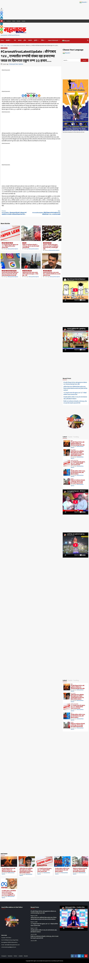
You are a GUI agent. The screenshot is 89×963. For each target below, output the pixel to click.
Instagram (3, 956)
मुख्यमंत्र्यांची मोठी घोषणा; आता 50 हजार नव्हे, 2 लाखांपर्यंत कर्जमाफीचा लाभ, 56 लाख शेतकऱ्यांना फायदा (51, 274)
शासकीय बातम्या (13, 270)
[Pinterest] (28, 95)
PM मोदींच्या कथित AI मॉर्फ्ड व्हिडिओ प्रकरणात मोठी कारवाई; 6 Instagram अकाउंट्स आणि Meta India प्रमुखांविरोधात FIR (9, 893)
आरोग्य (2, 48)
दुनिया (25, 40)
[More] (39, 95)
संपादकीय (8, 40)
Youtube (23, 21)
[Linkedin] (25, 95)
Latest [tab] (65, 437)
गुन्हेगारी (35, 40)
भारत (15, 40)
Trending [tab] (76, 437)
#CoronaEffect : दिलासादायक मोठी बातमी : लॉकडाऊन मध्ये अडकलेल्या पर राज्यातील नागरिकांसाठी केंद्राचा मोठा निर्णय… (14, 212)
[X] (34, 95)
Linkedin (18, 21)
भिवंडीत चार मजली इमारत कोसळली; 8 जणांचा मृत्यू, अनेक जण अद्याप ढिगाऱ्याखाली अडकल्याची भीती (30, 246)
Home (2, 40)
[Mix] (1, 26)
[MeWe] (1, 23)
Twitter (13, 21)
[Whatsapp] (31, 95)
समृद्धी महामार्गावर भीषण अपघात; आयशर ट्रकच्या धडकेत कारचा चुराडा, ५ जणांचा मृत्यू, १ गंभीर (30, 274)
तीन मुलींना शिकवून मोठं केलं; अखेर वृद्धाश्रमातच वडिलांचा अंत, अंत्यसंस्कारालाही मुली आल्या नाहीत (75, 383)
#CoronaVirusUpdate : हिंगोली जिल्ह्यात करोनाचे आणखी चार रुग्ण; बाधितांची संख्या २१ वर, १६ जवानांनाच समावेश (46, 212)
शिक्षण (11, 242)
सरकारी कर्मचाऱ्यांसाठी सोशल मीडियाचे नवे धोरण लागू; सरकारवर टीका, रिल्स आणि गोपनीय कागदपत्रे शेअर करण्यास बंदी (10, 274)
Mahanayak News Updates (16, 64)
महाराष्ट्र (20, 40)
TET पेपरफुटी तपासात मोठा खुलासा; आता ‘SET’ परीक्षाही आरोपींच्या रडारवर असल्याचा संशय (10, 246)
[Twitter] (1, 15)
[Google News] (36, 95)
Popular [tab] (70, 437)
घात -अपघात (25, 270)
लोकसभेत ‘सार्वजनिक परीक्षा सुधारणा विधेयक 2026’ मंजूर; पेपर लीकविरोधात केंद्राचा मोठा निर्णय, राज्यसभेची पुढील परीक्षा (50, 247)
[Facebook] (23, 95)
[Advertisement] (41, 10)
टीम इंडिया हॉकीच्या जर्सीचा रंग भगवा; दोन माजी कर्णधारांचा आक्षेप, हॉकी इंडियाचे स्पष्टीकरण (75, 398)
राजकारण (30, 40)
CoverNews (53, 960)
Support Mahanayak (53, 40)
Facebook (8, 21)
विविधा (42, 40)
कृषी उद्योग (45, 270)
